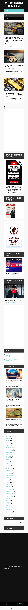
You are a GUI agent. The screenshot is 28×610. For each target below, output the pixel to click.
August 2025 (8, 456)
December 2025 (9, 449)
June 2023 (8, 502)
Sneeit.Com (16, 608)
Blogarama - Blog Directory (10, 530)
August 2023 (8, 498)
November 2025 (9, 450)
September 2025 (9, 454)
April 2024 (8, 484)
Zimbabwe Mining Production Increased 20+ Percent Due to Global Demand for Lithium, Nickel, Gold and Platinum (14, 39)
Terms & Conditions (10, 358)
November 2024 (9, 472)
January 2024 (9, 489)
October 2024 (9, 473)
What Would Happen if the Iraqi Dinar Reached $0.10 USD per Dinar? (13, 400)
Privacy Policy (9, 360)
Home (6, 15)
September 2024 (9, 475)
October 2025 (9, 452)
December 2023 (9, 491)
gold (11, 15)
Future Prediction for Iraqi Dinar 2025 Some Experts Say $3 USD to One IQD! (14, 381)
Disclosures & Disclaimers (12, 359)
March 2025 (8, 465)
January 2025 (9, 468)
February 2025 (9, 466)
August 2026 (8, 435)
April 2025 (8, 463)
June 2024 (8, 480)
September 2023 (9, 496)
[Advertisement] (9, 130)
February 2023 (9, 509)
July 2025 (8, 457)
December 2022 (9, 511)
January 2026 (9, 447)
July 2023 (8, 500)
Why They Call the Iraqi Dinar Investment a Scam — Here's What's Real (13, 420)
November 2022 (9, 512)
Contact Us (8, 356)
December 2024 (9, 470)
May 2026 (8, 440)
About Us (8, 355)
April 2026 (8, 442)
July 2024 (8, 479)
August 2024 (8, 477)
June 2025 (8, 459)
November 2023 (9, 493)
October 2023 (9, 495)
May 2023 (8, 503)
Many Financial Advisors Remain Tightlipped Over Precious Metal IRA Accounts (14, 94)
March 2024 (8, 486)
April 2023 (8, 505)
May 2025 (8, 461)
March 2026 (8, 443)
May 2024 (8, 482)
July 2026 (8, 436)
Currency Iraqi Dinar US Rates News (13, 604)
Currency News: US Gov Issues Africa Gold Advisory (14, 66)
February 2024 (9, 488)
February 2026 (9, 445)
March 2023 (8, 507)
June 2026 (8, 438)
